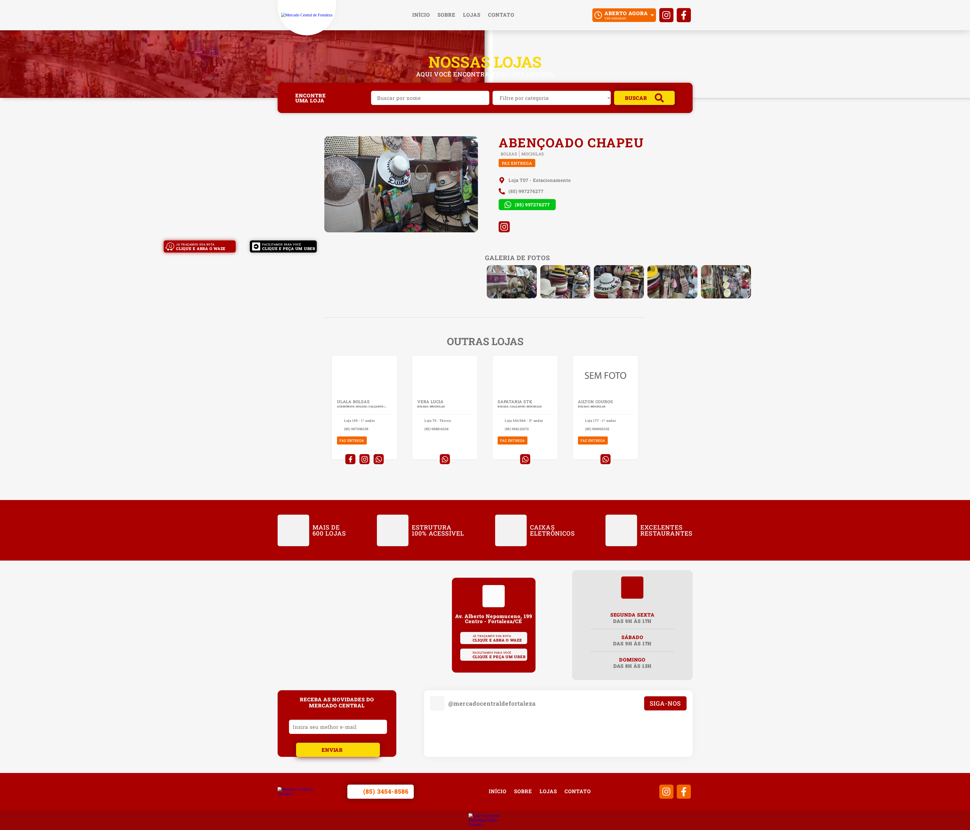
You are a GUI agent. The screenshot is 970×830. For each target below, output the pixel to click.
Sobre (446, 14)
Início (421, 14)
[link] (307, 15)
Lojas (471, 14)
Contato (501, 14)
